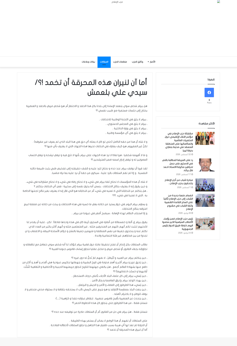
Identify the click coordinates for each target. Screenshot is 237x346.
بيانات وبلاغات (88, 62)
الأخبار (152, 62)
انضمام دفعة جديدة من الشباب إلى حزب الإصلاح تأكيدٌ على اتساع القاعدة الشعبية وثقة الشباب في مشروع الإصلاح (178, 202)
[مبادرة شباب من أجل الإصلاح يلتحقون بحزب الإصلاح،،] (205, 184)
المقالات (104, 62)
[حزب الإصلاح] (118, 28)
